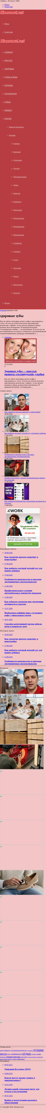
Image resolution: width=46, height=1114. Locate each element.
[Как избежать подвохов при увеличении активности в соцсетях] (16, 499)
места (3, 1053)
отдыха (33, 1054)
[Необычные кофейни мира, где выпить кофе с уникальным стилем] (22, 819)
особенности (16, 1054)
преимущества (13, 1056)
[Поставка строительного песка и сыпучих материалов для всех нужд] (22, 869)
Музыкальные (18, 218)
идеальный (30, 1050)
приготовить (24, 1057)
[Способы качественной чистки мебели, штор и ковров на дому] (22, 844)
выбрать (7, 1050)
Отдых (7, 102)
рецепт (9, 1059)
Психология (10, 94)
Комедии (16, 193)
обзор (8, 1054)
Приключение (18, 235)
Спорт (15, 260)
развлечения (3, 1059)
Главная (3, 310)
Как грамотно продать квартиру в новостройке (22, 412)
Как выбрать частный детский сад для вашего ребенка (25, 433)
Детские (16, 168)
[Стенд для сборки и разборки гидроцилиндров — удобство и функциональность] (22, 1020)
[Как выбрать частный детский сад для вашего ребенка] (16, 431)
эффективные (21, 1059)
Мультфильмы (18, 227)
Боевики (16, 144)
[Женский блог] (12, 14)
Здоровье (9, 69)
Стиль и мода (10, 77)
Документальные (19, 177)
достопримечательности (18, 1050)
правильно (3, 1057)
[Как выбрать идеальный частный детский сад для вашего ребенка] (22, 970)
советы (14, 1059)
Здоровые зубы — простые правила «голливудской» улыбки (24, 373)
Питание (8, 85)
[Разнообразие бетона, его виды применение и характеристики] (22, 919)
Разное (8, 119)
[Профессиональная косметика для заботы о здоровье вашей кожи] (22, 944)
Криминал (17, 202)
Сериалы (16, 252)
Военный (17, 152)
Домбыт (8, 110)
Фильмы (12, 135)
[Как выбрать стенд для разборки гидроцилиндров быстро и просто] (22, 995)
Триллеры (17, 268)
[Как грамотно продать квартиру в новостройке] (16, 410)
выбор (2, 1050)
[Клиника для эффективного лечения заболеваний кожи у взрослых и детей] (22, 1045)
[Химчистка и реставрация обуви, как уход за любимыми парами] (22, 894)
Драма (15, 185)
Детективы (17, 160)
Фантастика (17, 285)
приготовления (32, 1057)
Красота (8, 61)
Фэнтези (16, 293)
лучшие (38, 1050)
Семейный (17, 243)
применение (39, 1057)
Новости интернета (16, 127)
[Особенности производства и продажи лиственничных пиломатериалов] (16, 453)
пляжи (39, 1054)
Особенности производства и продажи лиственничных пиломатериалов (19, 456)
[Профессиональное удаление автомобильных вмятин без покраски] (16, 476)
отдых (26, 1053)
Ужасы (16, 276)
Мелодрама (17, 210)
